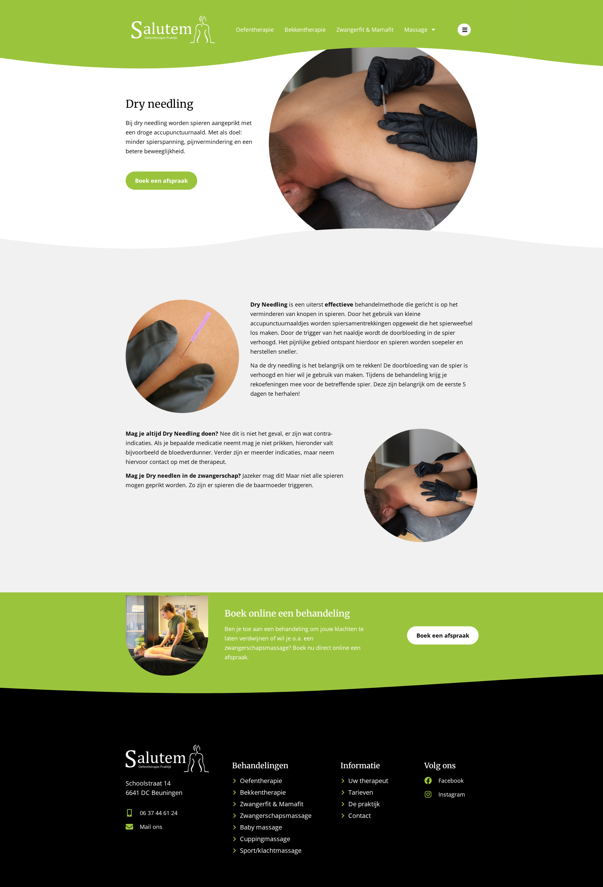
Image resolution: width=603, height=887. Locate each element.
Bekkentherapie (305, 29)
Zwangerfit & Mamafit (365, 29)
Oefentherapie (255, 29)
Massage (415, 29)
